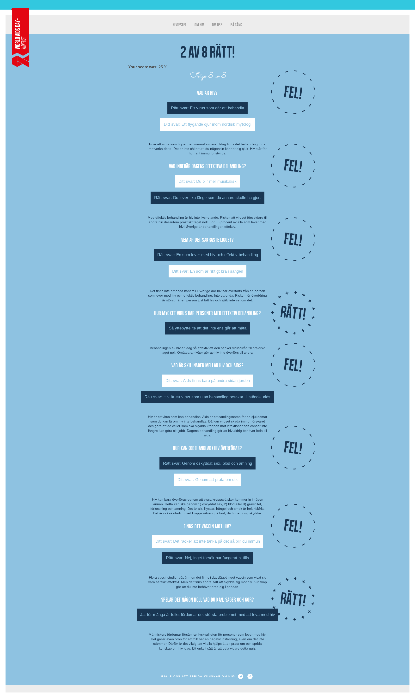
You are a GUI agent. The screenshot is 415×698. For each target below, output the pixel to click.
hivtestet (180, 24)
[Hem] (20, 37)
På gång (236, 24)
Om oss (217, 24)
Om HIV (199, 24)
